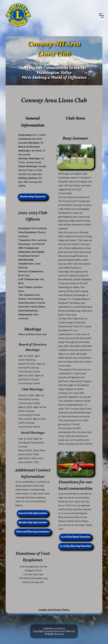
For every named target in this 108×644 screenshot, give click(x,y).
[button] (101, 15)
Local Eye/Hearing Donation (75, 546)
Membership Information (32, 522)
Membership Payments (33, 196)
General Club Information (32, 513)
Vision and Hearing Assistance (33, 532)
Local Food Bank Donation (75, 537)
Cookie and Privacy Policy (54, 609)
